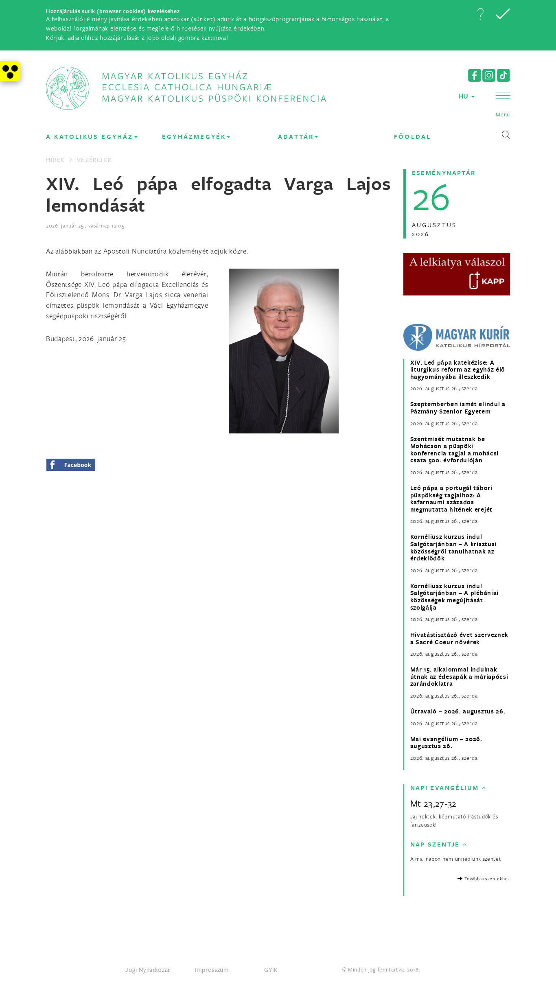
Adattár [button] (296, 136)
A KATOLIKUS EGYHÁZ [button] (90, 136)
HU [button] (464, 96)
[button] (480, 14)
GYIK (271, 969)
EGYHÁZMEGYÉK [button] (194, 136)
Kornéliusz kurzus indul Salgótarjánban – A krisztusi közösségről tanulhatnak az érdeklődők (453, 547)
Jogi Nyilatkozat (147, 969)
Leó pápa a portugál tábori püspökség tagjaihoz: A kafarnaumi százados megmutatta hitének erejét (451, 498)
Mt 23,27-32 (433, 803)
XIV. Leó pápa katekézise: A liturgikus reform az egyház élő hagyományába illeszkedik (458, 370)
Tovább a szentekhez (486, 878)
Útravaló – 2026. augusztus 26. (458, 711)
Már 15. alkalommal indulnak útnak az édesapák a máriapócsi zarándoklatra (459, 676)
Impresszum (212, 969)
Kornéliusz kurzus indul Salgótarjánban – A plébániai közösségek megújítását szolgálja (454, 596)
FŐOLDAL (412, 136)
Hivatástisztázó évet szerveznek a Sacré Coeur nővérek (459, 638)
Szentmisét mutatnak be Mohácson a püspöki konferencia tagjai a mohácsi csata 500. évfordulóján (454, 449)
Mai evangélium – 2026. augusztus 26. (446, 742)
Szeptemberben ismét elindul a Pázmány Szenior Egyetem (458, 407)
